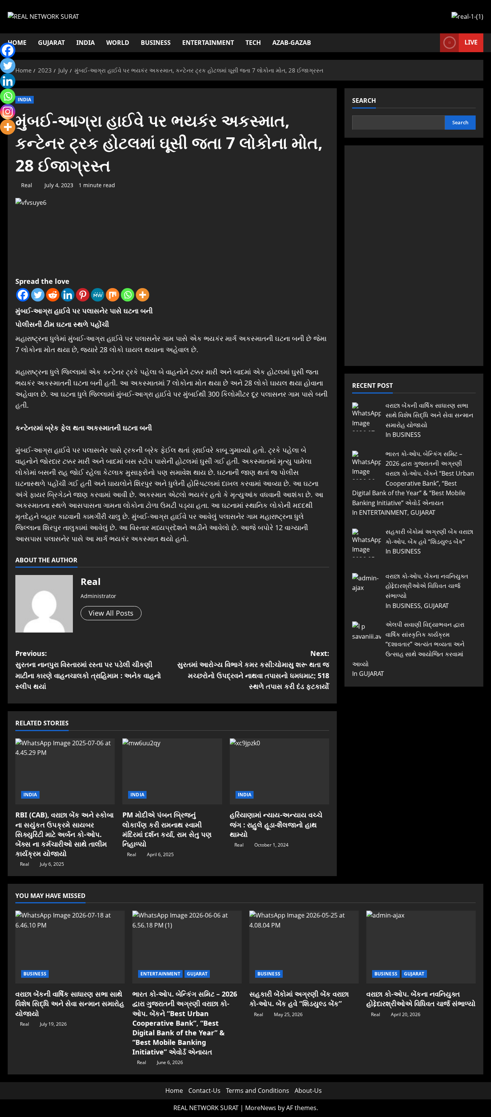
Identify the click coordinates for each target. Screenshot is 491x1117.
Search (364, 100)
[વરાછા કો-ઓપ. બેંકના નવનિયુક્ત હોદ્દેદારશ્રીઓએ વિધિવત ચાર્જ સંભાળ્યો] (421, 947)
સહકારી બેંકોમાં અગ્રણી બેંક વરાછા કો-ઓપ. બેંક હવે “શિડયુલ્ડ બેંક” (299, 998)
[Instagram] (7, 111)
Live (471, 42)
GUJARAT (51, 42)
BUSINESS (156, 42)
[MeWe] (97, 294)
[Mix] (112, 294)
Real (26, 185)
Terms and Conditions (257, 1090)
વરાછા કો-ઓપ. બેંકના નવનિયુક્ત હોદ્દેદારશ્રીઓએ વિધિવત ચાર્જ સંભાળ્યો (421, 998)
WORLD (117, 42)
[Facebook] (23, 294)
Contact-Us (204, 1090)
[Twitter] (37, 294)
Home (174, 1090)
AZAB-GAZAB (291, 42)
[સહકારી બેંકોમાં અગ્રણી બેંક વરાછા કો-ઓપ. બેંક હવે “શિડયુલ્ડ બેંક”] (304, 947)
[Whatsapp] (127, 294)
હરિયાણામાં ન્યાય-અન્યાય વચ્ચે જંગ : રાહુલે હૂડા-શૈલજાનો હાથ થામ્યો (276, 824)
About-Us (308, 1090)
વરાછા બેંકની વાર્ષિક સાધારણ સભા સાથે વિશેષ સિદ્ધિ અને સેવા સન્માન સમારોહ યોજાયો (69, 1003)
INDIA (85, 42)
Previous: (88, 670)
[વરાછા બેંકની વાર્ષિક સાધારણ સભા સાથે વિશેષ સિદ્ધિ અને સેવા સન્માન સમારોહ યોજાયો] (70, 947)
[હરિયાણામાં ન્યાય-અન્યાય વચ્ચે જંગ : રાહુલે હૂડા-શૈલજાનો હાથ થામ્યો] (279, 771)
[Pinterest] (82, 294)
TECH (253, 42)
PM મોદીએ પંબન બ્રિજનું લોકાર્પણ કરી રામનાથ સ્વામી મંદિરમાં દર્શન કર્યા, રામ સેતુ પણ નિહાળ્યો (167, 829)
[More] (142, 294)
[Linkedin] (67, 294)
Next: (253, 670)
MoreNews (260, 1108)
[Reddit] (52, 294)
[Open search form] (432, 42)
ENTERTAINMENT (208, 42)
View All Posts (111, 613)
